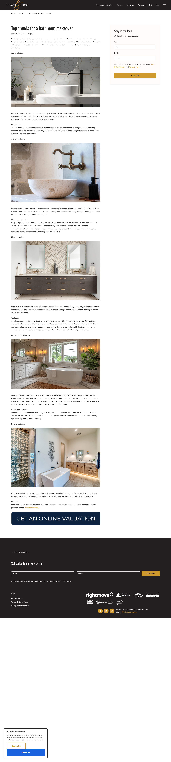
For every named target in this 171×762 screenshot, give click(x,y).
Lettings (130, 5)
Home (13, 13)
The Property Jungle (129, 612)
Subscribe (135, 75)
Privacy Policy (134, 67)
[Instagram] (112, 611)
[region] (26, 743)
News (21, 13)
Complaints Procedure (20, 606)
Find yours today (32, 508)
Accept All (25, 753)
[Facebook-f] (100, 611)
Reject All (35, 746)
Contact (141, 5)
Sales (119, 5)
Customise (16, 746)
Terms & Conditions (50, 581)
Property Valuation (104, 5)
